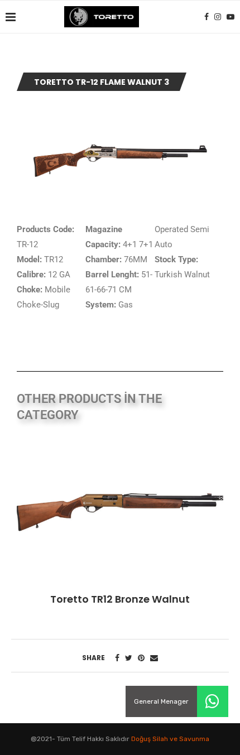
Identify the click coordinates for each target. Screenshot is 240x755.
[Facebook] (206, 17)
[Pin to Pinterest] (141, 658)
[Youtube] (230, 17)
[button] (212, 701)
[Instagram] (217, 17)
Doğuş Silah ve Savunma (170, 739)
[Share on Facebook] (117, 658)
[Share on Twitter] (128, 658)
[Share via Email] (154, 658)
